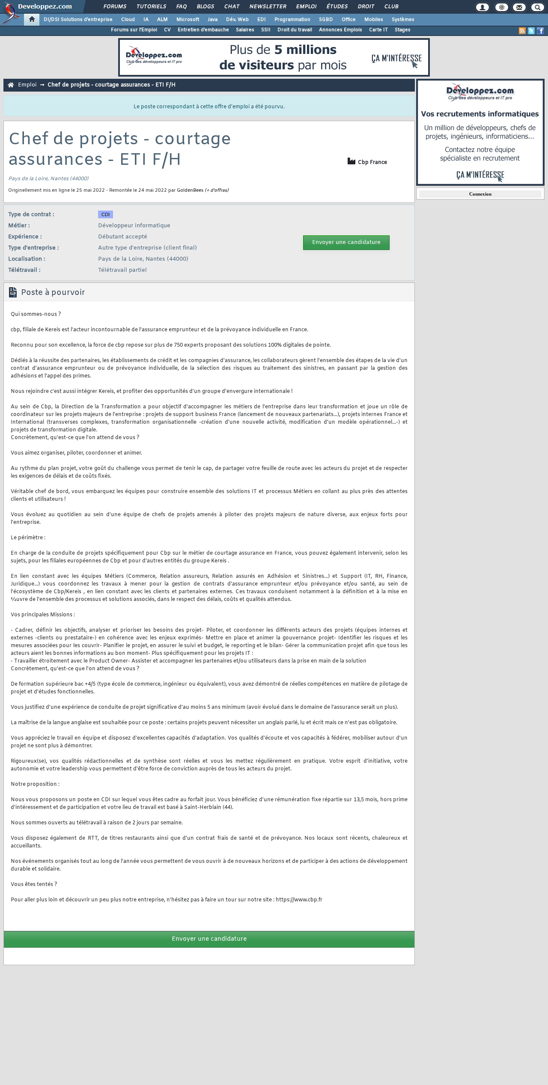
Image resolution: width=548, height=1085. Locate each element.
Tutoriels (151, 6)
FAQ (181, 6)
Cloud (128, 20)
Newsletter (267, 6)
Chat (231, 6)
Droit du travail (294, 30)
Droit (366, 6)
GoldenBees (190, 190)
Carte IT (378, 30)
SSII (266, 30)
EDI (261, 20)
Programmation (292, 20)
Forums (114, 6)
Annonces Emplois (340, 30)
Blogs (205, 6)
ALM (162, 20)
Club (391, 6)
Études (336, 6)
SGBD (326, 20)
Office (349, 20)
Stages (403, 30)
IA (146, 20)
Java (212, 20)
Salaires (245, 30)
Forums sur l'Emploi (134, 30)
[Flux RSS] (522, 30)
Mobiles (373, 20)
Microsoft (187, 20)
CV (167, 30)
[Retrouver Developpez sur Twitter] (531, 30)
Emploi (306, 6)
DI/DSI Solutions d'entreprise (78, 20)
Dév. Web (237, 20)
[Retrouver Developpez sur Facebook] (540, 30)
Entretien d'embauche (203, 30)
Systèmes (403, 20)
